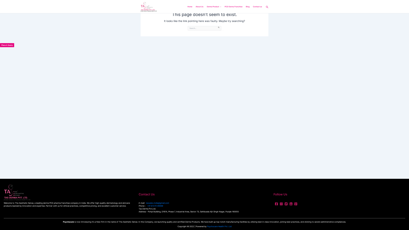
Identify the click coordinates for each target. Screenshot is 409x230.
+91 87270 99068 (155, 206)
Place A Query (7, 45)
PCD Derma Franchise (233, 7)
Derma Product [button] (213, 7)
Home (189, 7)
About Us (199, 7)
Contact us (257, 7)
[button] (220, 6)
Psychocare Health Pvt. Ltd (219, 226)
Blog (248, 7)
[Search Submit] (219, 27)
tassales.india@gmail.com (157, 203)
